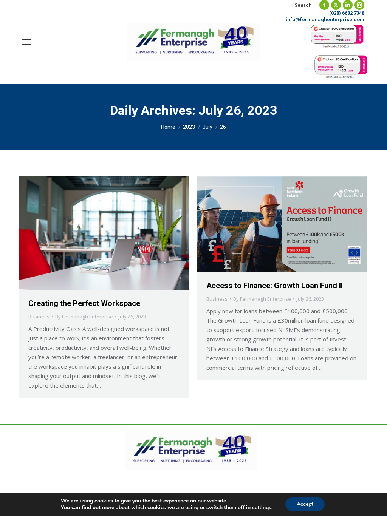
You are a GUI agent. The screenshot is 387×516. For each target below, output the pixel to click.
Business (39, 316)
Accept (305, 504)
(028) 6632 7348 (346, 13)
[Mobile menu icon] (26, 41)
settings (261, 507)
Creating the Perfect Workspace (84, 303)
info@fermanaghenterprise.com (325, 19)
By (84, 316)
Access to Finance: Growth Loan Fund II (274, 285)
